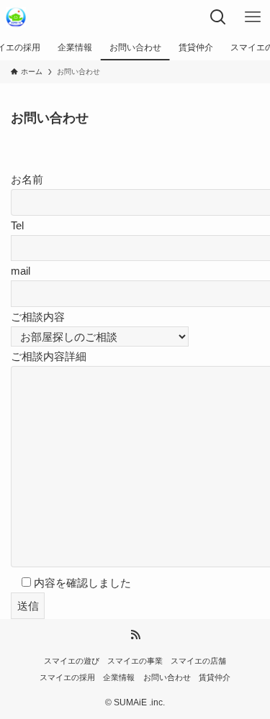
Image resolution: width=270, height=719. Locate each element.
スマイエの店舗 (198, 660)
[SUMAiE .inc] (16, 17)
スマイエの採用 (67, 677)
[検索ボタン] (218, 17)
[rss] (135, 634)
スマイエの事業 (135, 660)
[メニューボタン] (252, 17)
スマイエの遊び (71, 660)
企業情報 (119, 677)
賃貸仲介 (214, 677)
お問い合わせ (167, 677)
